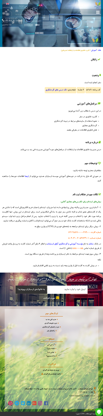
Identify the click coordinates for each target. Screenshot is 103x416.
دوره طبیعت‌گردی (51, 323)
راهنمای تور (51, 331)
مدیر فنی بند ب (51, 320)
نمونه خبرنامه (50, 298)
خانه (99, 50)
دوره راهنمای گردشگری (50, 327)
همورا (78, 414)
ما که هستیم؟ (50, 356)
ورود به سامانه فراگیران (51, 370)
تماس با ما (50, 353)
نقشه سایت (51, 349)
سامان (91, 244)
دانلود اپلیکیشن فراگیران (52, 374)
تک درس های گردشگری (56, 90)
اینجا (27, 176)
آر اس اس (50, 345)
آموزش (94, 50)
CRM (82, 414)
